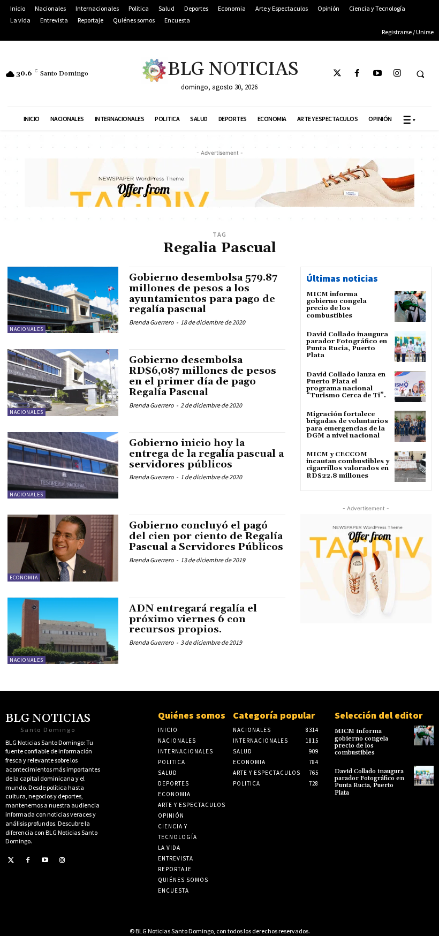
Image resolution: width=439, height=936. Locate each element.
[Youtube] (377, 73)
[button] (420, 74)
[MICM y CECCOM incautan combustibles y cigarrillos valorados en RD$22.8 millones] (410, 466)
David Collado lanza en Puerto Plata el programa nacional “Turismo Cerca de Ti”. (346, 385)
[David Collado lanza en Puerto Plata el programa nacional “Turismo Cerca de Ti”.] (410, 386)
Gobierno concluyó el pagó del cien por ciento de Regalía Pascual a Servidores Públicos (206, 536)
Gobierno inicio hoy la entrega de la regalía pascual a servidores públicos (206, 454)
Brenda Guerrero (151, 322)
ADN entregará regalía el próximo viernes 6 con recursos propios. (193, 619)
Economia (24, 577)
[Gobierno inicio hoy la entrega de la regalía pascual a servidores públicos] (62, 465)
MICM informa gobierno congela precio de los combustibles (336, 305)
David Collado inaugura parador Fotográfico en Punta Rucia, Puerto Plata (347, 345)
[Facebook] (357, 73)
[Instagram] (397, 73)
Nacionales (26, 329)
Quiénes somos (191, 715)
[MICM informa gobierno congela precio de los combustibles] (410, 306)
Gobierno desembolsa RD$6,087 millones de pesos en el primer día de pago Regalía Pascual (202, 376)
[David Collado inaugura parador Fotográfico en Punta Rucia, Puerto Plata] (410, 346)
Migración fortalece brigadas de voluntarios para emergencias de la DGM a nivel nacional (347, 425)
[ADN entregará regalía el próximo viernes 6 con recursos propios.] (62, 631)
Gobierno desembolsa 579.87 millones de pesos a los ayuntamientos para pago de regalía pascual (203, 293)
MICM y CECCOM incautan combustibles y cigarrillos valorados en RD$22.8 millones (347, 465)
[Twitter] (337, 73)
